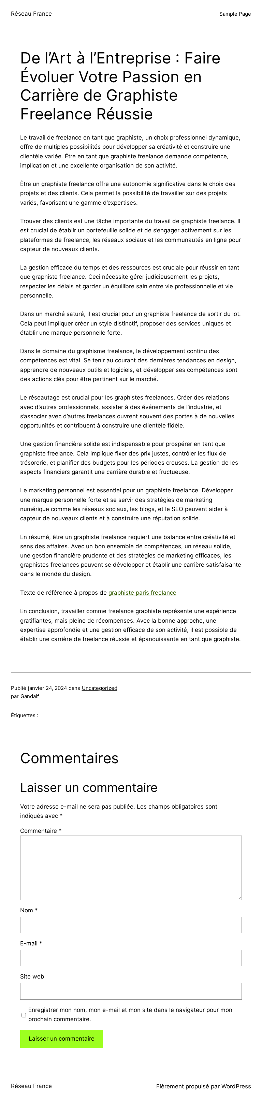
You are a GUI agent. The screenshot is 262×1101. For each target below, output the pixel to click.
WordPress (236, 1086)
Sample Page (235, 14)
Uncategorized (99, 688)
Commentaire (41, 830)
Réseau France (31, 13)
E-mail (31, 943)
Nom (29, 910)
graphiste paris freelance (142, 592)
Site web (32, 976)
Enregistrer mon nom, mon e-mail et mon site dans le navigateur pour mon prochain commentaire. (130, 1014)
